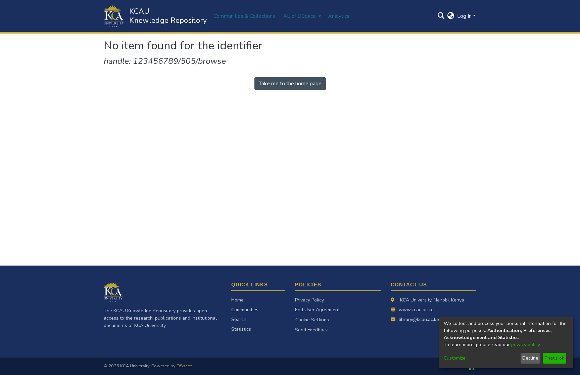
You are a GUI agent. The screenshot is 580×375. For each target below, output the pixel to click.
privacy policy (525, 344)
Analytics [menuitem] (338, 16)
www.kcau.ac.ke (416, 310)
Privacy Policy (309, 300)
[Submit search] (441, 16)
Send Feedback (311, 330)
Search (238, 319)
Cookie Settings (312, 320)
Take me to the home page (290, 83)
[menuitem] (301, 16)
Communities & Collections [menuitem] (244, 16)
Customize (455, 358)
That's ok (554, 358)
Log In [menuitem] (464, 16)
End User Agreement (317, 310)
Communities (244, 310)
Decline (530, 358)
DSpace (184, 366)
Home (237, 300)
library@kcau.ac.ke (419, 319)
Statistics (241, 329)
